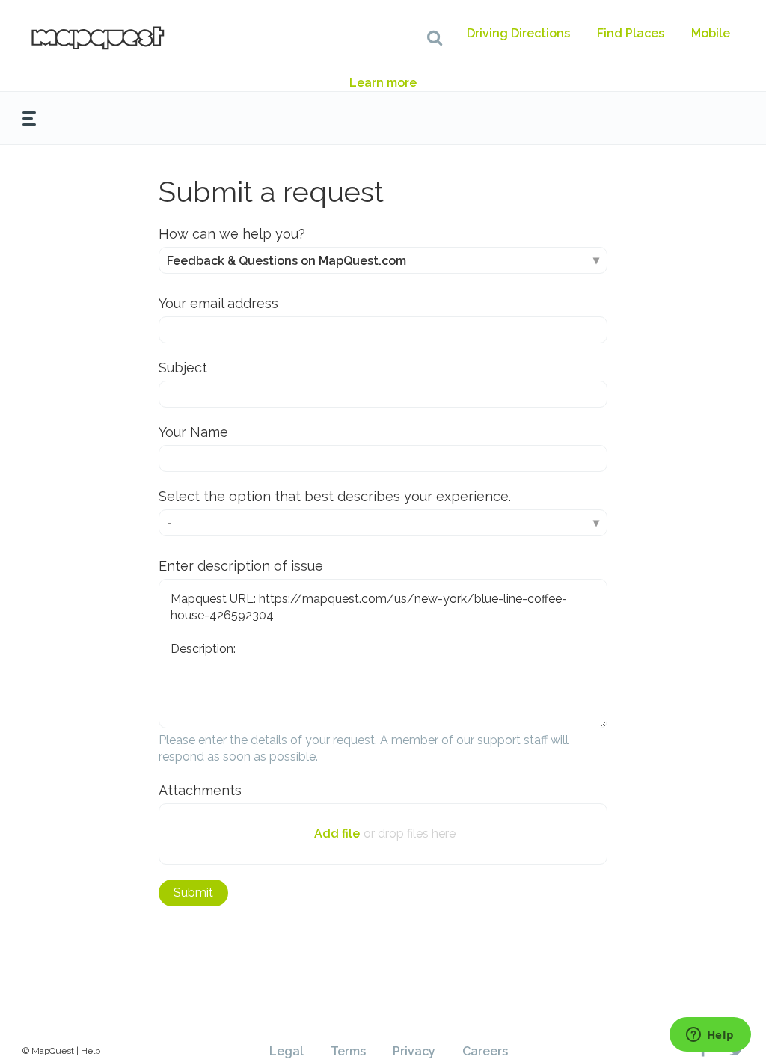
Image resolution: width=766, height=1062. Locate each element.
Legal (286, 1051)
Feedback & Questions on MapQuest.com (286, 261)
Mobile (710, 33)
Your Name (193, 432)
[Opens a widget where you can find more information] (710, 1036)
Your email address (218, 303)
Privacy (414, 1051)
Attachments (200, 790)
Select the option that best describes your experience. (335, 496)
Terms (348, 1051)
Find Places (630, 33)
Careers (485, 1051)
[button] (435, 37)
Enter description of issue (241, 566)
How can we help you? (232, 234)
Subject (183, 367)
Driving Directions (518, 33)
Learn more (383, 83)
